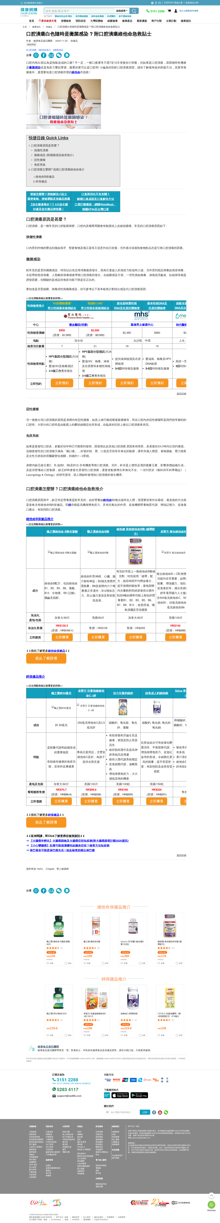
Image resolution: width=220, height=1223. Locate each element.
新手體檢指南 (125, 16)
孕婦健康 (80, 1173)
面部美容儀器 (101, 1165)
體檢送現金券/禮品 (63, 16)
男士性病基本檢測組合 (62, 308)
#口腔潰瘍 (31, 49)
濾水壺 (65, 1141)
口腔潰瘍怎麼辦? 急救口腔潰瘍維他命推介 (58, 169)
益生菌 (80, 1136)
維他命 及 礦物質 (84, 1149)
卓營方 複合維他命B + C (175, 531)
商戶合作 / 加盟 (62, 1217)
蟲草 (79, 1139)
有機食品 (115, 1141)
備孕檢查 (32, 1152)
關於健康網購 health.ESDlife (40, 1217)
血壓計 (48, 1165)
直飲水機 (66, 1131)
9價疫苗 (49, 1134)
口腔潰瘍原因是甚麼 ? (45, 145)
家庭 (66, 1219)
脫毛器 (98, 1173)
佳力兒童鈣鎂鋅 (123, 693)
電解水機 (66, 1152)
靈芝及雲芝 (81, 1141)
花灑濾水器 (66, 1146)
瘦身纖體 (80, 1160)
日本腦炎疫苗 (51, 1154)
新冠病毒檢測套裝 (36, 1141)
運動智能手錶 (101, 1184)
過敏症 (32, 1154)
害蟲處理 (99, 1149)
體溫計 (48, 1170)
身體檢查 (115, 1131)
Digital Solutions (101, 1219)
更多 (128, 906)
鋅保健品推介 (35, 676)
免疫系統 (39, 164)
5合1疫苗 (49, 1144)
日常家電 (99, 1131)
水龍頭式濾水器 (68, 1139)
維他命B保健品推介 (40, 518)
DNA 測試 (33, 1164)
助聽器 (48, 1175)
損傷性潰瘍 (41, 150)
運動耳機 (99, 1186)
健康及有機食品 (102, 1152)
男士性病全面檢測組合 (95, 308)
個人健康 (115, 1139)
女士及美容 (81, 1158)
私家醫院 (111, 16)
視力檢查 (32, 1167)
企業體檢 (32, 1177)
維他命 (76, 72)
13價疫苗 (49, 1139)
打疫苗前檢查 (34, 1136)
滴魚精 (80, 1144)
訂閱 (145, 1112)
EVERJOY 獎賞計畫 (173, 2)
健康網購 (87, 1219)
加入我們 (86, 1217)
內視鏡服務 (33, 1156)
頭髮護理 (80, 1171)
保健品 (49, 26)
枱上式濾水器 (67, 1134)
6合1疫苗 (49, 1146)
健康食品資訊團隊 (43, 40)
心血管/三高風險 (35, 1146)
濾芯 (64, 1149)
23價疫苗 (49, 1136)
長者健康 (99, 1141)
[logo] (29, 16)
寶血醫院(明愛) (78, 325)
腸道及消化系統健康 (85, 1156)
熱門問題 (115, 1158)
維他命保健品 (56, 651)
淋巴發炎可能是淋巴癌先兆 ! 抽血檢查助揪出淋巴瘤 (62, 850)
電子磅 (48, 1173)
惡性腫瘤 (39, 160)
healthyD (75, 1219)
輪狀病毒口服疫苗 (53, 1152)
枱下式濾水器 (67, 1136)
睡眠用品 (99, 1146)
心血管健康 (81, 1163)
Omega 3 (81, 1146)
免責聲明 (121, 1217)
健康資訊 (36, 26)
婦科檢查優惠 (97, 16)
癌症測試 (32, 1159)
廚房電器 (99, 1136)
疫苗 (114, 1134)
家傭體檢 (32, 1162)
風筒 (97, 1170)
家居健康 (115, 1136)
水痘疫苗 (49, 1149)
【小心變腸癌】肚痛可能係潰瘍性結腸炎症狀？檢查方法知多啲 (69, 845)
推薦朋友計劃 (192, 2)
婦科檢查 (32, 1134)
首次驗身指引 (117, 1155)
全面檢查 (32, 1131)
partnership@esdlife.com (141, 1137)
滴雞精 (80, 1134)
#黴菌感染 (58, 49)
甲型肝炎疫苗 (51, 1141)
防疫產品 (99, 1144)
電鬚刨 (98, 1168)
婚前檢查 (32, 1149)
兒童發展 (32, 1174)
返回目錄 (181, 855)
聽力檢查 (32, 1169)
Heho (40, 868)
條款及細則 (98, 1217)
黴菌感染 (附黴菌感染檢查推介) (54, 155)
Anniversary (56, 1219)
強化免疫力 (81, 1153)
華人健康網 (63, 868)
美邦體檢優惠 (81, 16)
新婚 (45, 1219)
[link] (46, 1202)
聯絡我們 (75, 1217)
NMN (79, 1131)
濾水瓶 (65, 1144)
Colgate (50, 868)
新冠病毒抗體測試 (36, 1139)
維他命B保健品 (45, 176)
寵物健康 (99, 1139)
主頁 (25, 26)
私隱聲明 (110, 1217)
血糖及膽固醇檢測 (53, 1168)
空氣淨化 (99, 1134)
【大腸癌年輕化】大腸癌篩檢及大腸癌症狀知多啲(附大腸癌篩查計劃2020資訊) (79, 841)
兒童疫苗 (49, 1131)
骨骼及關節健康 (83, 1166)
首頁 (31, 20)
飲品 (97, 1154)
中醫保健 (32, 1172)
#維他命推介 (44, 49)
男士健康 (32, 1144)
